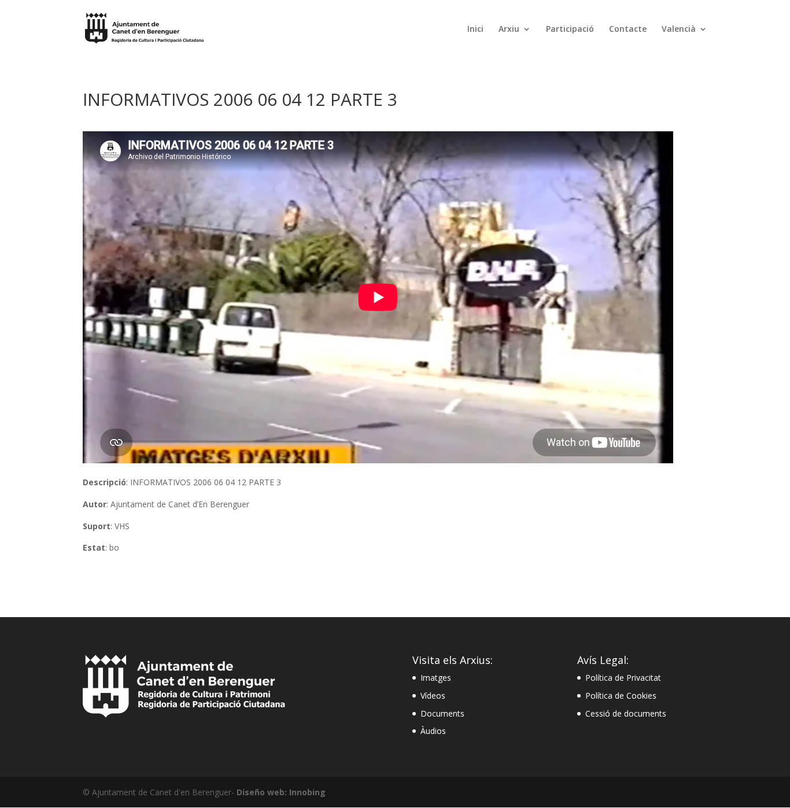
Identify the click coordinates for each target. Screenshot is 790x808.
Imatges (435, 677)
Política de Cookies (620, 695)
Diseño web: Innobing (281, 792)
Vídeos (432, 695)
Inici (475, 29)
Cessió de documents (625, 713)
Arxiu (509, 29)
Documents (442, 713)
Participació (570, 29)
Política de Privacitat (623, 677)
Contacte (628, 29)
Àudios (433, 730)
